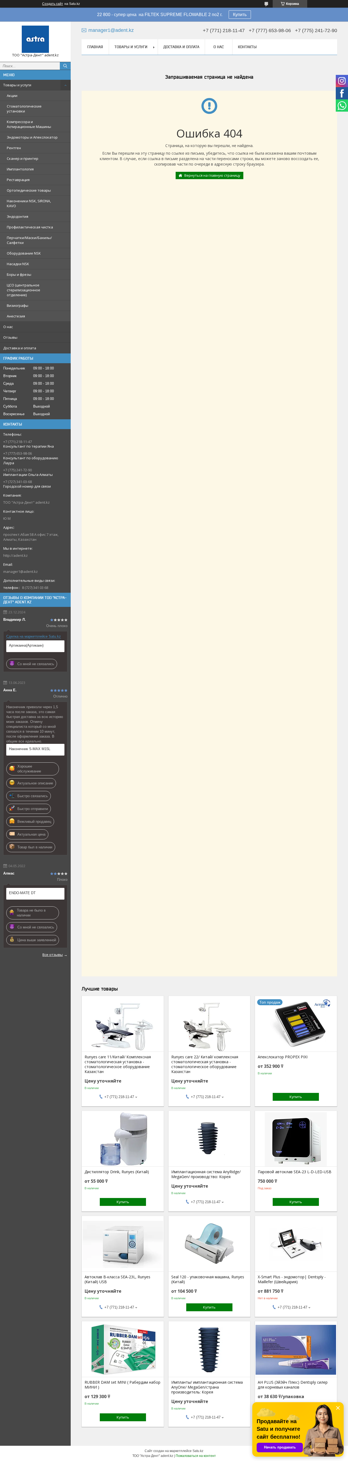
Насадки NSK (18, 263)
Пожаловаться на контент (196, 1456)
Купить (240, 14)
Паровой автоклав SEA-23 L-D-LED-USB (294, 1171)
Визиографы (17, 305)
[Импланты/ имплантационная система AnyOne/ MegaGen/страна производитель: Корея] (209, 1349)
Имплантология (20, 169)
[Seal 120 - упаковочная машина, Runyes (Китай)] (209, 1244)
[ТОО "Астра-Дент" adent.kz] (35, 39)
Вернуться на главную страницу (212, 175)
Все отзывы (52, 954)
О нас (8, 326)
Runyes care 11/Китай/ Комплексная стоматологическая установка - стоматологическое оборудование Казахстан (118, 1064)
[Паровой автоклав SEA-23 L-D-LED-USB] (296, 1139)
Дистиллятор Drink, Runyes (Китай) (117, 1171)
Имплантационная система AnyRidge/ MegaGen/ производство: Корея (206, 1174)
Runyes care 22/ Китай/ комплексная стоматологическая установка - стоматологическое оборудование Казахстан (204, 1064)
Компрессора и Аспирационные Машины (29, 124)
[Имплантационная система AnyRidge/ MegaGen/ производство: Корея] (209, 1139)
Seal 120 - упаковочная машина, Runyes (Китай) (207, 1279)
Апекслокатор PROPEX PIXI (282, 1057)
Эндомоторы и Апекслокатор (32, 137)
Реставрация (18, 179)
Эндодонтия (17, 216)
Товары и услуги (17, 84)
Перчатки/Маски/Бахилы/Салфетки (29, 240)
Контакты (247, 47)
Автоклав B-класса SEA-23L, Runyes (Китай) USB (117, 1279)
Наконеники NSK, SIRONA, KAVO (29, 203)
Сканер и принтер (22, 158)
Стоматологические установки (24, 109)
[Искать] (65, 66)
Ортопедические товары (29, 190)
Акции (12, 95)
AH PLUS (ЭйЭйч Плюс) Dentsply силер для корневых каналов (293, 1385)
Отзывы (10, 337)
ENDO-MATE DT (22, 893)
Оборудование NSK (24, 253)
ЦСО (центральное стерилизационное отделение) (23, 290)
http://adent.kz (15, 555)
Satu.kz (197, 1451)
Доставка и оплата (19, 348)
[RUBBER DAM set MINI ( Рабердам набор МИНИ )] (123, 1349)
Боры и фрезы (19, 274)
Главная (95, 47)
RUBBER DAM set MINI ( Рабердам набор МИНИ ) (122, 1385)
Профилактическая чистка (30, 227)
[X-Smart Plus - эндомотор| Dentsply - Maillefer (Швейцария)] (296, 1244)
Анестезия (16, 316)
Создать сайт (52, 4)
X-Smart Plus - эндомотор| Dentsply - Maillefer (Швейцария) (292, 1279)
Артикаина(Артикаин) (26, 645)
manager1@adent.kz (20, 571)
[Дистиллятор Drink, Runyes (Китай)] (123, 1139)
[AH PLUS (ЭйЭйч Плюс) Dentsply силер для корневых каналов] (296, 1349)
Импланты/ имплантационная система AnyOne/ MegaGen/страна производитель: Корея (207, 1387)
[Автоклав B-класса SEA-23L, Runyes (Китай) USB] (123, 1244)
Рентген (14, 147)
